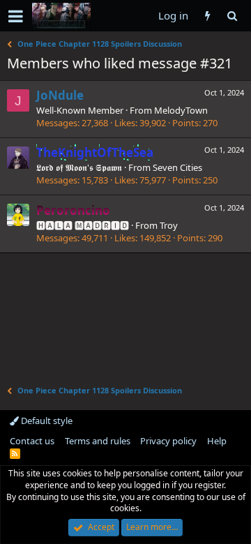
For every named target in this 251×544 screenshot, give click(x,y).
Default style (46, 420)
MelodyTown (181, 110)
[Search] (232, 16)
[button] (16, 16)
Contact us (32, 441)
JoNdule (60, 95)
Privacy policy (168, 441)
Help (217, 441)
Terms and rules (97, 441)
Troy (169, 225)
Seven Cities (177, 167)
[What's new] (207, 16)
